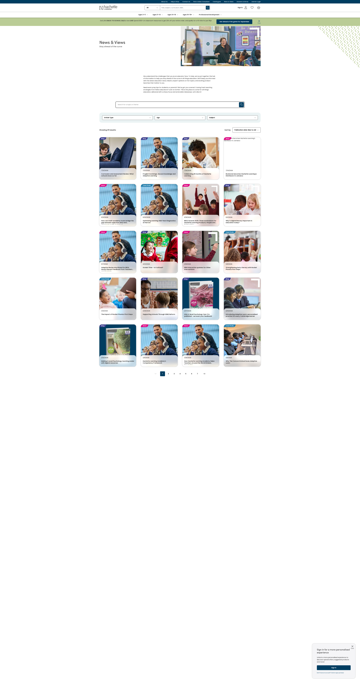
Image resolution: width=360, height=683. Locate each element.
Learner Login (256, 1)
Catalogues (217, 1)
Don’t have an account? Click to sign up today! (330, 673)
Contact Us (186, 1)
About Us (164, 1)
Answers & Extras (242, 1)
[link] (242, 7)
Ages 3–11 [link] (142, 15)
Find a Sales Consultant (201, 1)
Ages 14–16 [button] (172, 15)
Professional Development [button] (209, 15)
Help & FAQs (175, 1)
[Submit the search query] (241, 104)
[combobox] (152, 7)
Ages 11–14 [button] (157, 15)
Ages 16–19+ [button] (187, 15)
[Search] (208, 8)
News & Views (228, 1)
